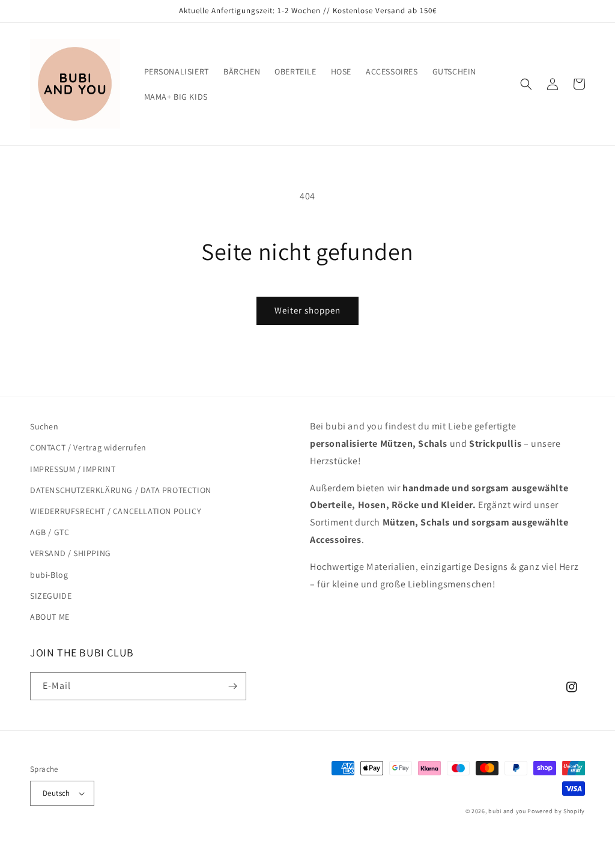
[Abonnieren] (232, 686)
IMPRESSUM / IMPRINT (72, 469)
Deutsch (56, 793)
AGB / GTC (49, 532)
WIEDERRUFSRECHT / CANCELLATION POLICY (115, 511)
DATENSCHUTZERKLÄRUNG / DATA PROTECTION (120, 490)
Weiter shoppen (307, 310)
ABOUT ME (50, 616)
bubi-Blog (49, 574)
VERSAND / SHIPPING (70, 553)
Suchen (44, 426)
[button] (526, 84)
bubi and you (507, 811)
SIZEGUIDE (50, 595)
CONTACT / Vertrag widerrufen (88, 447)
